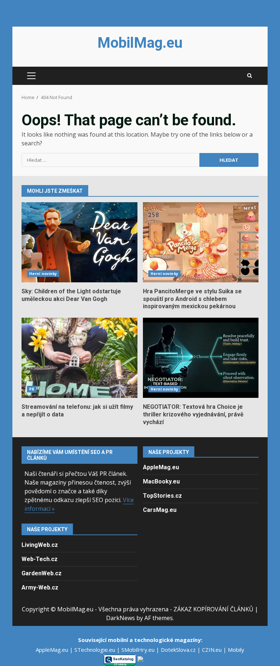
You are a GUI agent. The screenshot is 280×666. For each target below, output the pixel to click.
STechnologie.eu (95, 649)
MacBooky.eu (161, 481)
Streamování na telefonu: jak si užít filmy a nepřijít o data (79, 358)
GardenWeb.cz (42, 573)
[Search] (249, 76)
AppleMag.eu (161, 467)
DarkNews (120, 618)
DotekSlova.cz (179, 649)
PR (31, 389)
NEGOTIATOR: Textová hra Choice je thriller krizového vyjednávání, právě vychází (201, 358)
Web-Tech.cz (40, 559)
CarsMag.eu (159, 509)
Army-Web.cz (40, 587)
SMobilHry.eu (138, 649)
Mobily (236, 649)
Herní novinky (43, 273)
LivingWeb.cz (40, 544)
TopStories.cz (162, 495)
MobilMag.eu (140, 42)
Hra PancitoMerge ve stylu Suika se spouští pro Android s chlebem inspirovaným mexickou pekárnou (201, 242)
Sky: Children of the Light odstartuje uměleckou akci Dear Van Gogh (79, 242)
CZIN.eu (212, 649)
